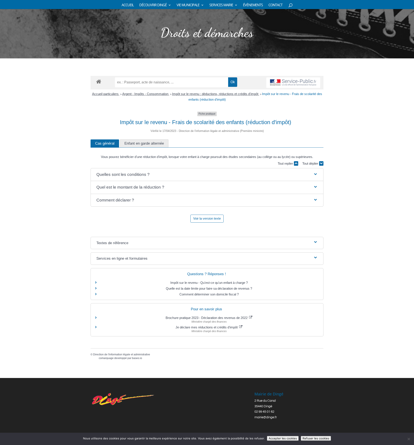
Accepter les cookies (283, 438)
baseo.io (137, 358)
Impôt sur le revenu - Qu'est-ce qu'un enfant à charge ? (209, 282)
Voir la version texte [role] (207, 218)
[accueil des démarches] (99, 81)
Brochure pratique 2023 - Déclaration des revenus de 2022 (207, 318)
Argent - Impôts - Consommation (145, 94)
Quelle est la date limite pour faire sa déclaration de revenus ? (209, 288)
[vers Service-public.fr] (293, 82)
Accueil (128, 5)
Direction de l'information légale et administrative (121, 354)
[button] (207, 174)
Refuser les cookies (316, 438)
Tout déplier (310, 163)
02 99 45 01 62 (264, 411)
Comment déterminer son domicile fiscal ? (209, 294)
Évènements (253, 5)
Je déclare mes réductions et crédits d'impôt (207, 327)
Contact (275, 5)
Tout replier (286, 163)
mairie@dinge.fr (265, 417)
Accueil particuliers (105, 94)
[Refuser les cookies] (408, 439)
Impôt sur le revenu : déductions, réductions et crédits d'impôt (215, 94)
